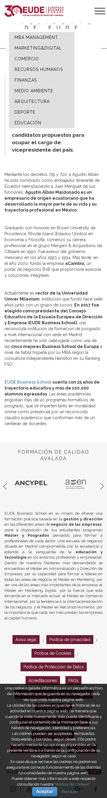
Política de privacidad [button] (69, 639)
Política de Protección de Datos (53, 667)
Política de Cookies (52, 653)
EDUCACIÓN (28, 122)
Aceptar (44, 791)
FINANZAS (26, 80)
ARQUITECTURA (32, 101)
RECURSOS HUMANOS (39, 69)
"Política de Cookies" (72, 784)
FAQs (73, 680)
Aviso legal (26, 639)
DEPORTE (25, 112)
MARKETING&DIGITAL (38, 48)
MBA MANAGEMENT (36, 37)
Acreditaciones (43, 680)
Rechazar (69, 791)
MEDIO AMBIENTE (34, 90)
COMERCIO (27, 58)
